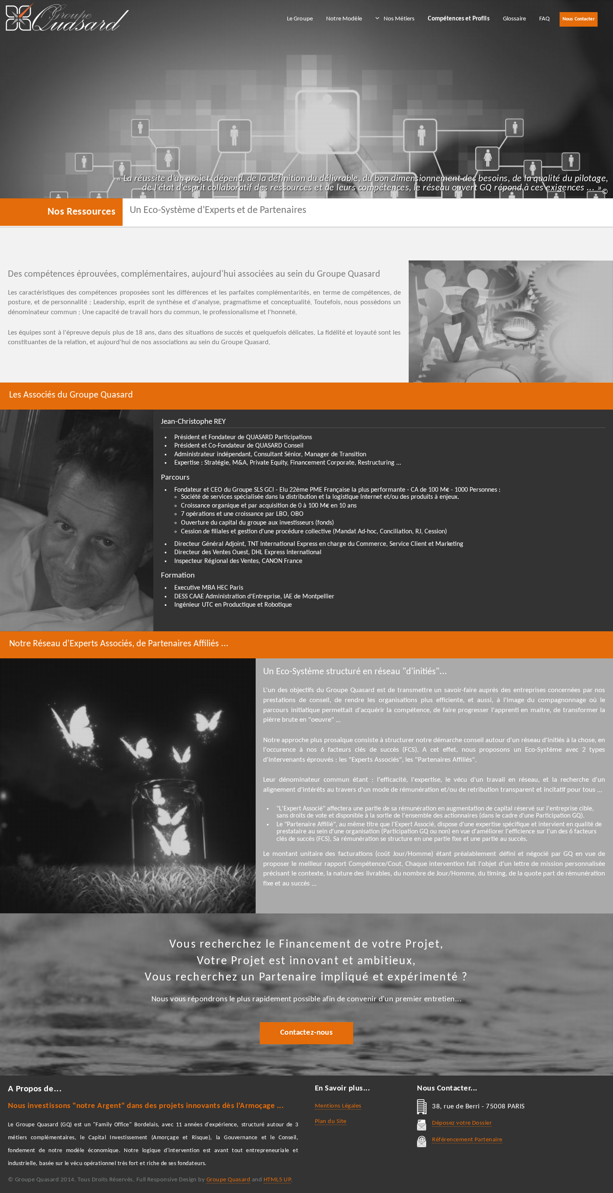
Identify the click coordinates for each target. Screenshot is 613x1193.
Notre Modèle (344, 19)
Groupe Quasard (228, 1180)
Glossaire (514, 19)
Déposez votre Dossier (462, 1123)
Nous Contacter (579, 19)
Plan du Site (331, 1121)
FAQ (544, 19)
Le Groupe (300, 19)
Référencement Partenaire (467, 1140)
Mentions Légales (338, 1106)
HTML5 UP (277, 1180)
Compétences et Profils (458, 19)
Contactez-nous (306, 1033)
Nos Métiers (399, 19)
